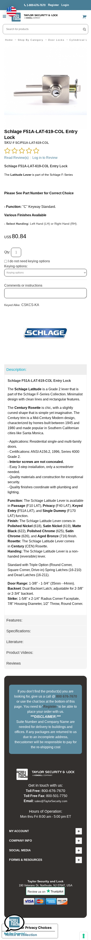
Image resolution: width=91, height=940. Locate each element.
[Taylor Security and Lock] (34, 17)
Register (53, 5)
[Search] (84, 29)
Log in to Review (45, 157)
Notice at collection (21, 935)
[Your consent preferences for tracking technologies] (84, 936)
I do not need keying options (28, 261)
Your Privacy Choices (34, 927)
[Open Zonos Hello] (9, 9)
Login (65, 5)
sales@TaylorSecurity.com (50, 801)
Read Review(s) (16, 157)
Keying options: (16, 266)
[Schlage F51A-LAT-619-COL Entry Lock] (45, 48)
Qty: (7, 252)
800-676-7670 (53, 791)
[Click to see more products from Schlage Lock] (45, 333)
